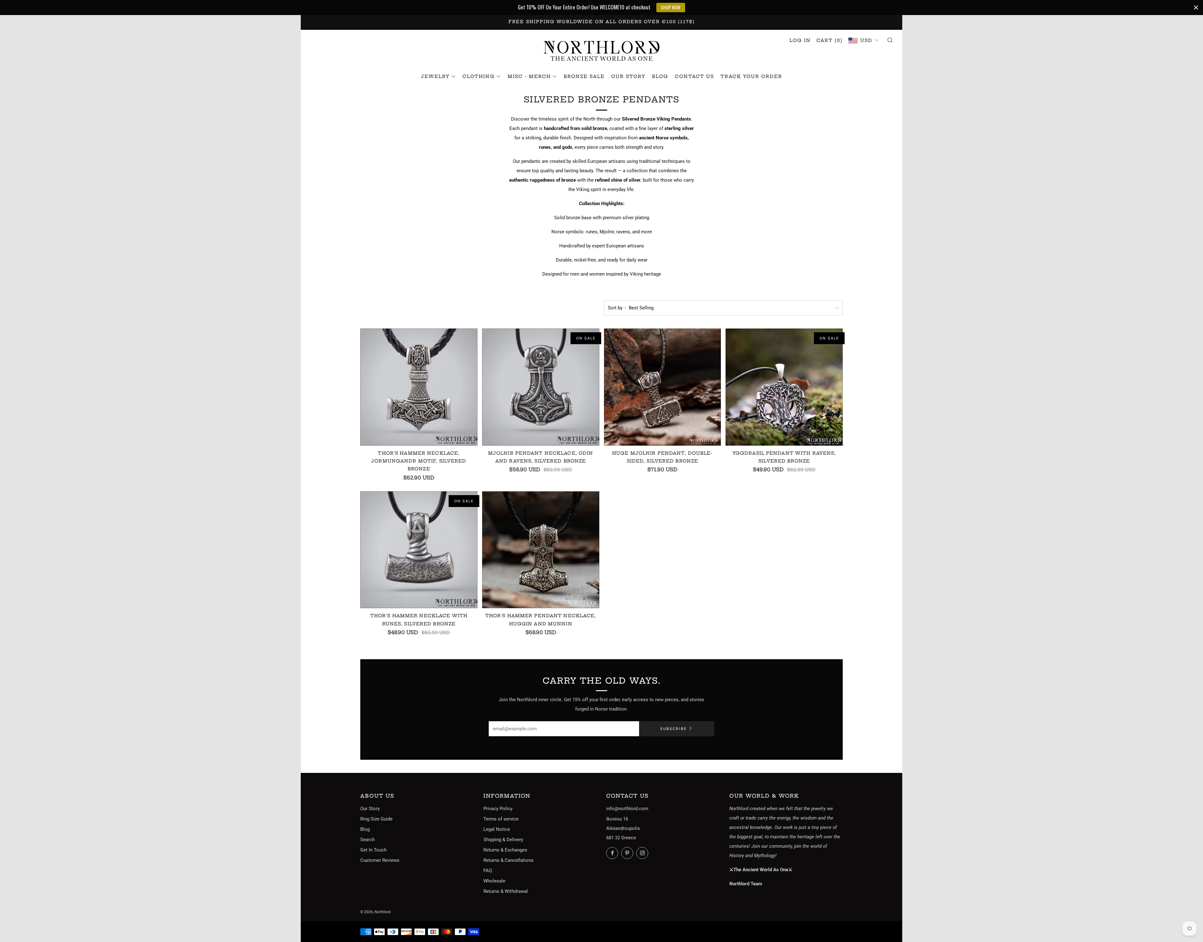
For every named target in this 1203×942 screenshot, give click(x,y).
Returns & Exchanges (505, 850)
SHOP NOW (670, 7)
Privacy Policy (498, 808)
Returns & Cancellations (508, 860)
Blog (660, 76)
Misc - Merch (529, 76)
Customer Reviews (379, 860)
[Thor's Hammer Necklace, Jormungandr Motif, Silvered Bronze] (418, 387)
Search (367, 839)
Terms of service (500, 819)
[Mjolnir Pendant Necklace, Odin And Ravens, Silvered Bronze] (540, 387)
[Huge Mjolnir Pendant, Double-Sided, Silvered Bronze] (662, 387)
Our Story (628, 76)
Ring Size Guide (376, 819)
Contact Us (694, 76)
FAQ (487, 870)
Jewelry (435, 76)
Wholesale (494, 881)
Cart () (829, 40)
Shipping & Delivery (503, 839)
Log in (800, 40)
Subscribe (673, 728)
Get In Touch (373, 850)
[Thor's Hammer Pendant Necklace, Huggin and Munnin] (540, 549)
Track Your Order (751, 76)
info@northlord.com (627, 808)
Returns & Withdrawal (505, 891)
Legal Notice (496, 829)
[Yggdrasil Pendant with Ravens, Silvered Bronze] (784, 387)
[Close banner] (1196, 7)
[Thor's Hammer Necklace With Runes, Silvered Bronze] (418, 549)
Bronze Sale (584, 76)
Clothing (478, 76)
